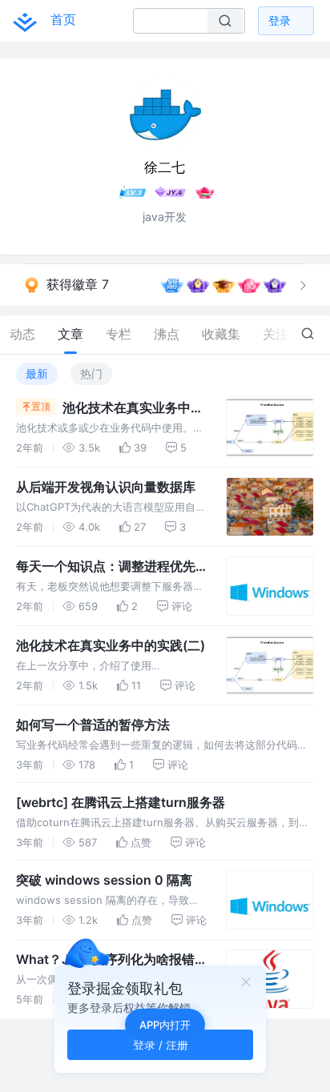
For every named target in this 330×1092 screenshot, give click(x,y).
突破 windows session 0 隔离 (104, 880)
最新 (37, 373)
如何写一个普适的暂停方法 (93, 725)
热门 (91, 373)
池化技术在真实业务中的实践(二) (110, 645)
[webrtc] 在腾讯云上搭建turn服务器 (120, 802)
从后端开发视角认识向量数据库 (105, 487)
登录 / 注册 (160, 1044)
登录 (279, 20)
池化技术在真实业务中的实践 (132, 408)
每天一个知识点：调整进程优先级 (105, 567)
